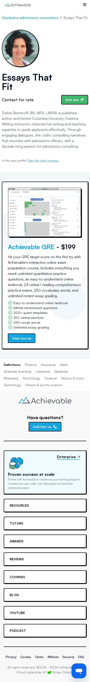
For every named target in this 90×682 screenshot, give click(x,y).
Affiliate (53, 657)
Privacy (11, 657)
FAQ (81, 657)
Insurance (48, 365)
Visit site (71, 100)
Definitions (12, 365)
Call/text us (42, 427)
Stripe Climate (62, 672)
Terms (39, 657)
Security (68, 657)
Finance (30, 365)
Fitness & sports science (44, 385)
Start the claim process (43, 160)
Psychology (31, 378)
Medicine (61, 371)
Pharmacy (11, 378)
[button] (84, 4)
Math (64, 365)
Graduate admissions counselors (30, 17)
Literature (43, 371)
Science (51, 378)
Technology (12, 385)
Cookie (25, 657)
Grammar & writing (17, 371)
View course (21, 338)
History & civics (72, 378)
